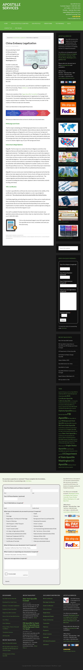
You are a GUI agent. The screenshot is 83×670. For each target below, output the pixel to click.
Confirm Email (35, 508)
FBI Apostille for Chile (64, 379)
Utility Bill (46, 637)
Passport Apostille (68, 439)
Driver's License (38, 523)
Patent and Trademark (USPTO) (15, 536)
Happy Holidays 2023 (64, 360)
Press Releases (6, 623)
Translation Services (64, 192)
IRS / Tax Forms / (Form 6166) (42, 531)
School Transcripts (11, 526)
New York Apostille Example (66, 340)
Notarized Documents (40, 521)
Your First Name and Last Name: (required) (17, 488)
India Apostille (67, 423)
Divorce (36, 516)
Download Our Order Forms (66, 238)
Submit (63, 320)
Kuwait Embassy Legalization (64, 427)
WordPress (54, 665)
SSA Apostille (72, 451)
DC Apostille (70, 406)
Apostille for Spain (66, 393)
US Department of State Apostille (67, 351)
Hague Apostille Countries (9, 612)
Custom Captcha (65, 312)
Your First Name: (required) (68, 265)
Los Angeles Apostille (70, 429)
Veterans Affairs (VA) (39, 536)
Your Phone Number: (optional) (66, 273)
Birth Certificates (48, 598)
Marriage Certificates (49, 602)
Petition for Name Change (41, 538)
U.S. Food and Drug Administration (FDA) (45, 528)
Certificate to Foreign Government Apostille (67, 402)
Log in (59, 665)
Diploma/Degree (38, 526)
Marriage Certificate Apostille (65, 431)
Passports (46, 630)
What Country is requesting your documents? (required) (21, 551)
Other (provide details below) (42, 541)
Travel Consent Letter (12, 528)
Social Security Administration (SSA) (16, 533)
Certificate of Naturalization (14, 538)
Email (5, 508)
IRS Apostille (74, 423)
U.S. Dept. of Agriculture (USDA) (15, 531)
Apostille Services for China (65, 363)
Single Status (46, 612)
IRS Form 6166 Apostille (67, 425)
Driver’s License (47, 634)
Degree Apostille (72, 408)
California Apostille (64, 401)
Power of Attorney (11, 521)
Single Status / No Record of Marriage (16, 518)
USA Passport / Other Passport (15, 523)
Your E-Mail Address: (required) (66, 282)
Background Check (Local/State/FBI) (44, 518)
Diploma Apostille (65, 411)
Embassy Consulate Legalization (67, 163)
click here (64, 328)
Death (35, 513)
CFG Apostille (61, 404)
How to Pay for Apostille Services (11, 616)
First (5, 493)
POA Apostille (71, 441)
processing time (65, 65)
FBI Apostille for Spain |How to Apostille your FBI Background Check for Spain (68, 345)
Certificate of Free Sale (12, 541)
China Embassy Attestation (20, 236)
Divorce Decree (47, 609)
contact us (25, 87)
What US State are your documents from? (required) (20, 545)
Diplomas (45, 626)
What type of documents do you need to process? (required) (22, 511)
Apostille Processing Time (73, 14)
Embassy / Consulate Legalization (11, 605)
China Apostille (68, 404)
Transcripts (46, 623)
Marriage (9, 516)
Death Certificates (48, 605)
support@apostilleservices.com (71, 12)
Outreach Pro (35, 665)
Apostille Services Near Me (9, 598)
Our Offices (62, 178)
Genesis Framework (46, 665)
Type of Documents (64, 222)
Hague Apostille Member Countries (67, 134)
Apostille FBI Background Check (65, 391)
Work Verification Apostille (67, 467)
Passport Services (63, 207)
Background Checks (48, 616)
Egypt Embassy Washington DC (66, 376)
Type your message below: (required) (68, 290)
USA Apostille (62, 149)
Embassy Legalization (17, 235)
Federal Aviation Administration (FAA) (44, 533)
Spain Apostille (66, 451)
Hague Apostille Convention (29, 94)
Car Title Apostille (74, 401)
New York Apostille (69, 433)
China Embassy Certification (34, 236)
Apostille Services (12, 6)
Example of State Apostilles (10, 609)
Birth (7, 513)
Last (33, 493)
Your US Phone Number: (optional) (14, 496)
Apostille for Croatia (64, 367)
